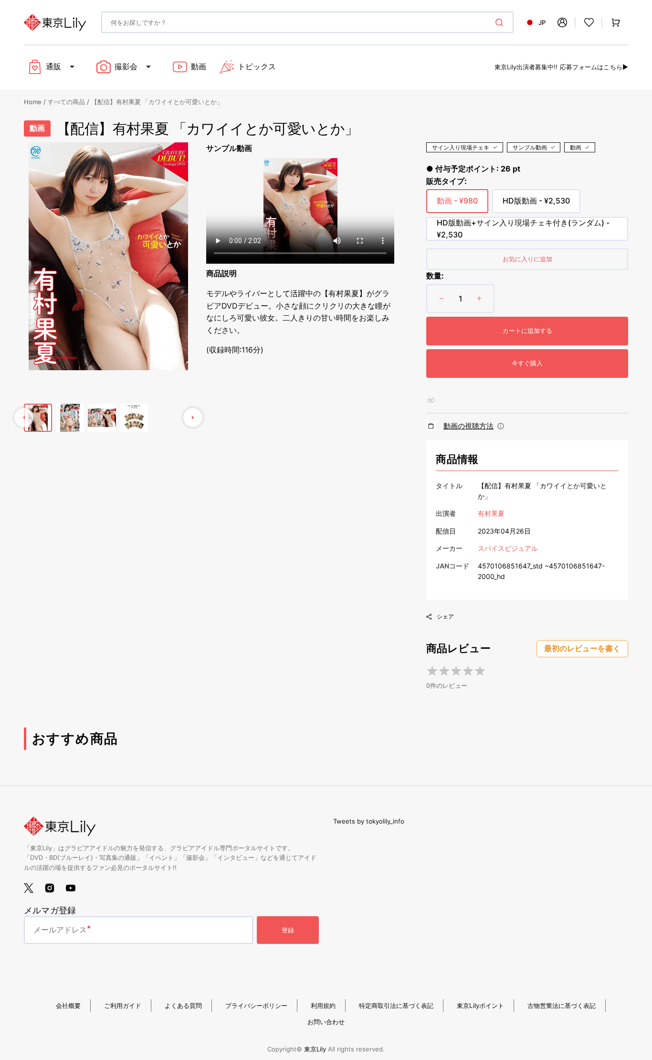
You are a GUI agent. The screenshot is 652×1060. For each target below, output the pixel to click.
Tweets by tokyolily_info (368, 821)
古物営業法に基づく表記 (561, 1005)
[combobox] (307, 22)
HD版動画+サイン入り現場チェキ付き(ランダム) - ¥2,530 (523, 229)
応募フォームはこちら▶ (594, 67)
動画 (575, 147)
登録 (288, 930)
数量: (435, 275)
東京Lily (315, 1049)
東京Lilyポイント (480, 1005)
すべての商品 (66, 102)
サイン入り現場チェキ (460, 147)
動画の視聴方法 (468, 425)
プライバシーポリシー (256, 1005)
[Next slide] (192, 417)
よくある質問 (183, 1005)
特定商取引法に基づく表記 (396, 1005)
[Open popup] (500, 426)
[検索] (501, 22)
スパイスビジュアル (508, 548)
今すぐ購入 (527, 363)
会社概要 (68, 1005)
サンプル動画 (530, 147)
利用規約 (323, 1005)
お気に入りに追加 (527, 259)
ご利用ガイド (122, 1005)
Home (33, 102)
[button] (562, 22)
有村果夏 (491, 513)
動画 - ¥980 (457, 204)
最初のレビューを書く (582, 648)
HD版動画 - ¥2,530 (536, 204)
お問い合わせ (326, 1022)
